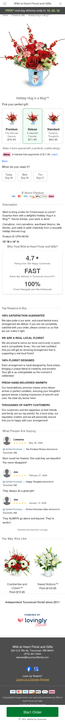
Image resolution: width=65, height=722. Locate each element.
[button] (58, 714)
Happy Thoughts (34, 481)
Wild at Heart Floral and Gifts (32, 3)
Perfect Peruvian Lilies (37, 509)
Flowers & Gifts (18, 15)
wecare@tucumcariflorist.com (32, 657)
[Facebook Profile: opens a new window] (28, 668)
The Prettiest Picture (36, 449)
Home (5, 15)
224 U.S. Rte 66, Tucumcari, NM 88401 (32, 650)
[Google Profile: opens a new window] (36, 668)
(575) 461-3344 (32, 653)
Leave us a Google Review (32, 679)
